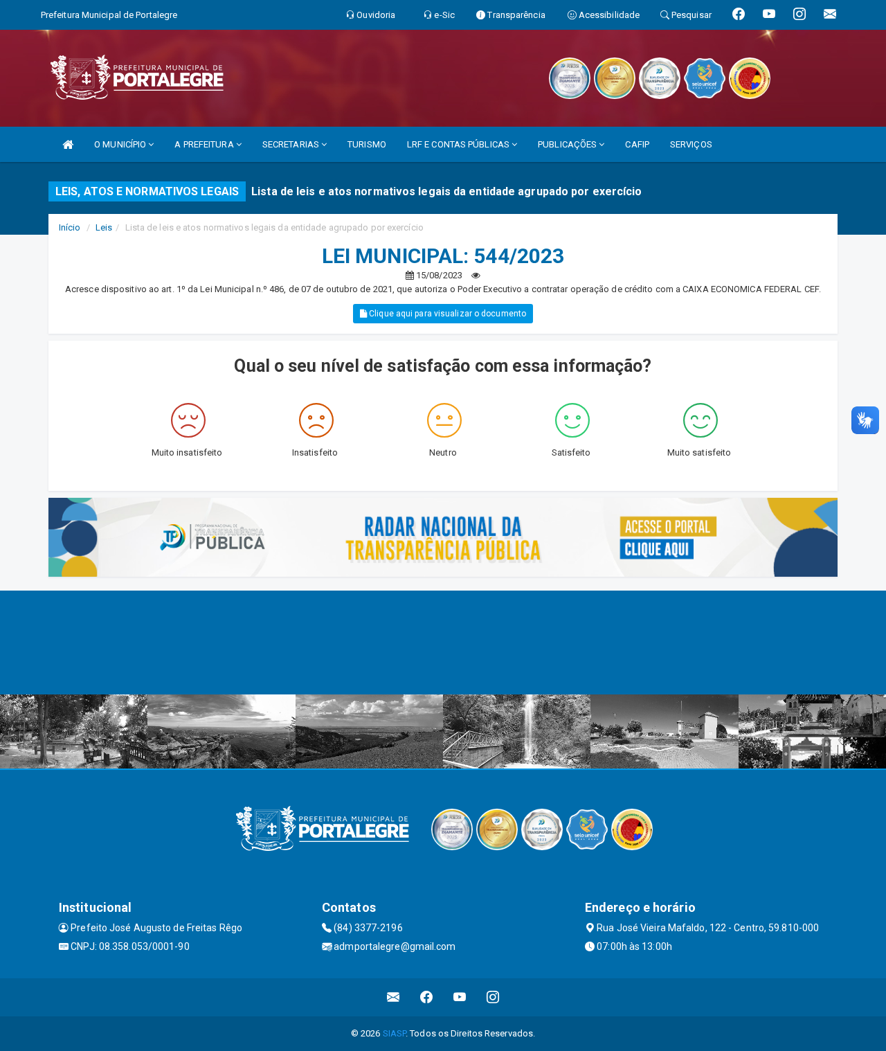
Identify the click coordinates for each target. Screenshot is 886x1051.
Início (70, 227)
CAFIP (637, 144)
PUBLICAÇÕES (568, 144)
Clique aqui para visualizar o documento (446, 313)
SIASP (394, 1033)
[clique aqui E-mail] (393, 997)
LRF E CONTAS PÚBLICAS (459, 144)
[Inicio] (67, 144)
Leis (104, 227)
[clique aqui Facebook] (427, 997)
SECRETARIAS (291, 144)
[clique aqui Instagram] (493, 997)
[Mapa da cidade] (443, 642)
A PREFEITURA (204, 144)
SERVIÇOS (691, 144)
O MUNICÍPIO (121, 144)
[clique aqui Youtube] (460, 997)
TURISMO (366, 144)
